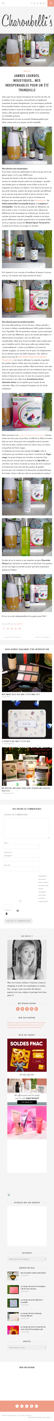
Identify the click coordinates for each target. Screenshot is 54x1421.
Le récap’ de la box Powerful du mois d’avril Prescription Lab (33, 1328)
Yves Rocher (27, 1022)
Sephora (18, 1022)
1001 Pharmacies (39, 1022)
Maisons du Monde (25, 1027)
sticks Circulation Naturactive (31, 435)
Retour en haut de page (39, 1417)
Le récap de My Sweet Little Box (16, 741)
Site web (7, 865)
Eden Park (38, 1027)
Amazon (14, 1027)
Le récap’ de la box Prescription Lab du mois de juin (33, 1287)
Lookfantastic (12, 1025)
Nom (6, 843)
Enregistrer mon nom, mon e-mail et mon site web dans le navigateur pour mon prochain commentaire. (43, 889)
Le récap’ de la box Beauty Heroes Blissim (31, 1314)
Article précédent (13, 637)
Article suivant (42, 637)
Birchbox (10, 1022)
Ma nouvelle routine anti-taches (33, 1273)
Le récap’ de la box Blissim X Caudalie (32, 1301)
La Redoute (23, 1025)
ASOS (30, 1025)
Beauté (27, 71)
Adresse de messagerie (8, 854)
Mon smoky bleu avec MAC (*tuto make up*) (21, 694)
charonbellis (18, 624)
